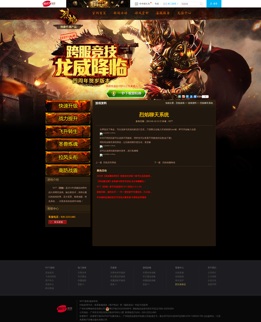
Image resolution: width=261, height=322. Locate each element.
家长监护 (179, 280)
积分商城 (49, 288)
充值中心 (49, 284)
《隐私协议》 (128, 305)
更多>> (81, 284)
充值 (157, 3)
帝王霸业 (82, 276)
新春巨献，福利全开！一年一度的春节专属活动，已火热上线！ (125, 192)
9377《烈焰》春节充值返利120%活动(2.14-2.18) (119, 186)
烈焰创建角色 (168, 162)
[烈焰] (98, 13)
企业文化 (212, 280)
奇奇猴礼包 (144, 3)
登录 (215, 3)
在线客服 (179, 272)
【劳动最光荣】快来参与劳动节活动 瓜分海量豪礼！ (121, 181)
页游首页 (49, 272)
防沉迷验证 (180, 284)
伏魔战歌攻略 (149, 280)
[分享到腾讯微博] (187, 96)
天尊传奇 (82, 272)
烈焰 (61, 188)
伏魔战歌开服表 (117, 280)
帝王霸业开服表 (117, 276)
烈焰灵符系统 (109, 162)
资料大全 (141, 13)
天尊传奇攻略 (149, 272)
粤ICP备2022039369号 (120, 308)
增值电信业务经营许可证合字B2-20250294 (153, 308)
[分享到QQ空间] (179, 96)
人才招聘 (212, 276)
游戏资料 (192, 103)
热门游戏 (172, 3)
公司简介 (212, 272)
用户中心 (49, 280)
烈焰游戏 (180, 103)
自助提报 (179, 276)
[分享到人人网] (191, 96)
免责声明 (212, 284)
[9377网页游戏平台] (64, 309)
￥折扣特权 (50, 276)
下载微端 (162, 13)
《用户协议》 (113, 305)
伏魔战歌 (82, 280)
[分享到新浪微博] (183, 96)
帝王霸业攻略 (149, 276)
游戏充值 (183, 13)
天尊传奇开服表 (117, 272)
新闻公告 (119, 13)
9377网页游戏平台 (49, 3)
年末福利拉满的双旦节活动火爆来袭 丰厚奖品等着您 (121, 197)
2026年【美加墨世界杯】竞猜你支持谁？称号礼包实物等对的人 (125, 176)
